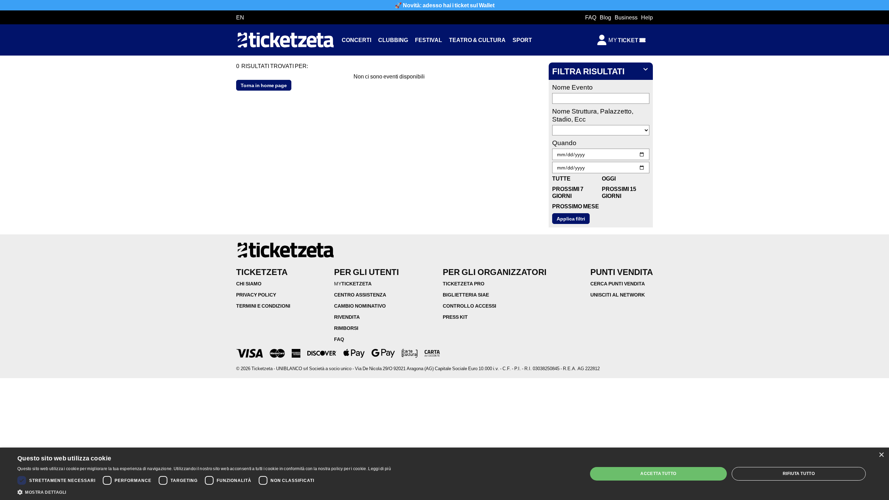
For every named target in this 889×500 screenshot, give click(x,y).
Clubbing (393, 39)
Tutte (561, 178)
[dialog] (444, 474)
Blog (605, 17)
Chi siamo (248, 283)
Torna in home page (264, 85)
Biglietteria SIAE (466, 295)
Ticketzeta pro (463, 283)
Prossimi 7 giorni (567, 192)
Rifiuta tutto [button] (799, 473)
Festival (428, 39)
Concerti (356, 39)
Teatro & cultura (477, 39)
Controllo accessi (469, 306)
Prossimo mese (575, 206)
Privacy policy (256, 295)
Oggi (609, 178)
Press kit (455, 317)
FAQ (590, 17)
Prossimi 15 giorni (619, 192)
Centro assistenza (360, 295)
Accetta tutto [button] (658, 473)
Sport (522, 39)
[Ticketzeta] (285, 40)
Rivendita (347, 317)
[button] (204, 492)
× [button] (881, 455)
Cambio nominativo (360, 306)
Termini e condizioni (263, 306)
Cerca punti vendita (617, 283)
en (240, 17)
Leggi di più (379, 468)
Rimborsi (346, 328)
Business (626, 17)
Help (647, 17)
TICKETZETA (353, 283)
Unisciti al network (617, 295)
